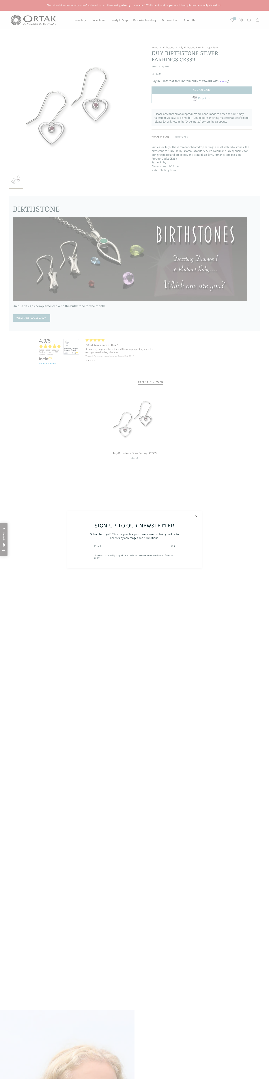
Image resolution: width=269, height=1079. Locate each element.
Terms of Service (165, 555)
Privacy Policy (147, 555)
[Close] (196, 516)
